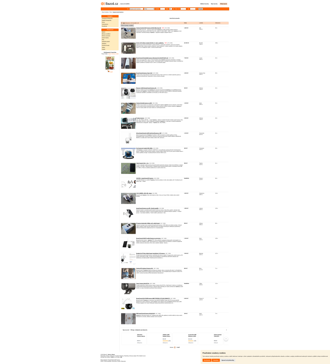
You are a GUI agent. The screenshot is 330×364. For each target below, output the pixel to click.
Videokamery (105, 24)
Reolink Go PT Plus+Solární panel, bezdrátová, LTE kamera (150, 253)
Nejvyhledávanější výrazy (114, 360)
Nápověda (103, 356)
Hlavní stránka (105, 12)
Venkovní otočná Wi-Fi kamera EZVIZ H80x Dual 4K (148, 28)
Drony (103, 22)
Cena (185, 23)
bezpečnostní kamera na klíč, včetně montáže (147, 208)
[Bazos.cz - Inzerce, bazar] (109, 4)
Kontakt (117, 356)
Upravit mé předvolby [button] (228, 360)
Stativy (103, 47)
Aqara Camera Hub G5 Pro (142, 283)
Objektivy (104, 43)
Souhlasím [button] (207, 360)
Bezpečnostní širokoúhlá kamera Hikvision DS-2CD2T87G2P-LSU (152, 58)
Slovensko (114, 361)
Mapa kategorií (104, 360)
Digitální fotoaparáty (106, 20)
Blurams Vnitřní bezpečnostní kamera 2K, (146, 88)
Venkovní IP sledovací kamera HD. (144, 268)
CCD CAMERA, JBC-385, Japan (144, 193)
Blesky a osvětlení (106, 34)
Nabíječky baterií (106, 41)
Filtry (103, 39)
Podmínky (126, 356)
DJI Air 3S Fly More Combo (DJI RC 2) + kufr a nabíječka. (150, 43)
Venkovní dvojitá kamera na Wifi (144, 103)
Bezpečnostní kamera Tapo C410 (144, 73)
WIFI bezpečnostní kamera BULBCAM (145, 313)
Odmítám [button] (215, 360)
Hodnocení (112, 356)
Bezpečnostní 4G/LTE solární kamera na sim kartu (148, 238)
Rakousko (123, 361)
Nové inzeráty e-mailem (127, 25)
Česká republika (107, 361)
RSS (138, 356)
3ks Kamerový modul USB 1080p (144, 148)
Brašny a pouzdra (106, 35)
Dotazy (107, 356)
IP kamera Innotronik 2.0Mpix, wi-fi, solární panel (148, 223)
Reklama (121, 356)
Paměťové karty (105, 45)
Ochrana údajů (132, 356)
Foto (111, 12)
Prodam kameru (140, 118)
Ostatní (103, 49)
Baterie (103, 32)
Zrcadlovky (104, 26)
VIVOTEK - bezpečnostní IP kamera (144, 178)
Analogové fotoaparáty (107, 18)
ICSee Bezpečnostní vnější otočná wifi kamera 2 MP (148, 133)
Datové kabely (105, 37)
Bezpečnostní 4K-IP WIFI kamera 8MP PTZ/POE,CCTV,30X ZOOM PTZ (153, 298)
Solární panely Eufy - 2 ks (142, 163)
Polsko (118, 361)
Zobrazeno (217, 23)
